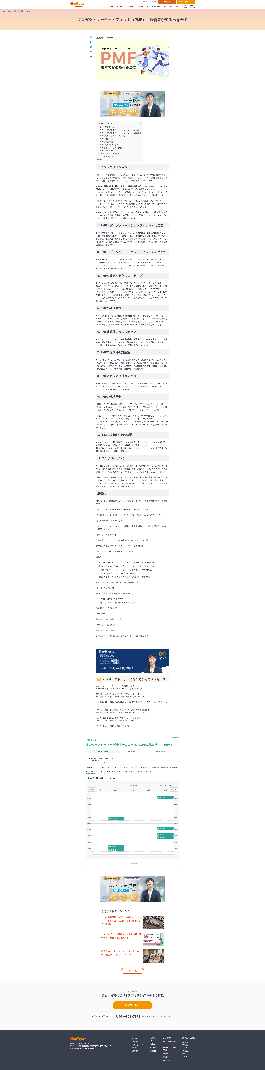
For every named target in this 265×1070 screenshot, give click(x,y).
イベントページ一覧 (152, 6)
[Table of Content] (139, 123)
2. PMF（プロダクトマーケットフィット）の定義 (118, 130)
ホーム (111, 6)
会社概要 (153, 2)
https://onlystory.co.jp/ (105, 630)
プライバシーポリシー (169, 1043)
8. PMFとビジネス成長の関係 (109, 148)
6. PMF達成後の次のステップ (109, 142)
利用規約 (165, 1057)
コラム (176, 6)
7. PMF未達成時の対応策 (107, 145)
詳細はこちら (132, 1005)
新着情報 (165, 1053)
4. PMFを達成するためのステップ (111, 136)
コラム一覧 (132, 971)
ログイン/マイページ (186, 2)
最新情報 (145, 2)
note (185, 1047)
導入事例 (119, 6)
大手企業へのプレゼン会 (134, 6)
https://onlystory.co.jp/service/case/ (110, 619)
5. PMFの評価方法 (105, 139)
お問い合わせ (167, 1060)
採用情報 (167, 2)
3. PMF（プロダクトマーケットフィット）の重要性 (119, 133)
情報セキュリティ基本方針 (169, 1049)
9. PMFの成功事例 (105, 151)
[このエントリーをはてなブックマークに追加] (91, 47)
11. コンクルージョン (106, 157)
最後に (100, 160)
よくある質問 (167, 1038)
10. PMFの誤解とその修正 (108, 154)
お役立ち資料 (167, 6)
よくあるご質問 (166, 1016)
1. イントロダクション (106, 127)
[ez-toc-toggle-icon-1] (138, 123)
